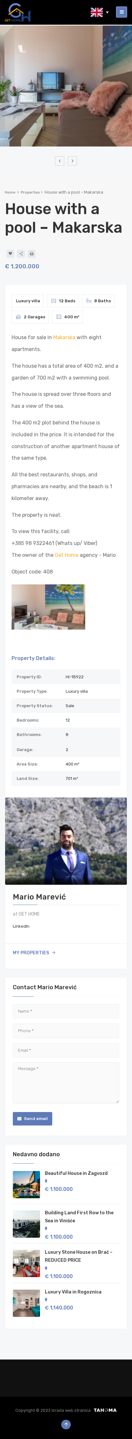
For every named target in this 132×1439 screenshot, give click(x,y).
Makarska (64, 337)
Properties (30, 192)
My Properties (31, 953)
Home (10, 192)
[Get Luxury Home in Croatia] (17, 12)
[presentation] (59, 161)
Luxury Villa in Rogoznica (73, 1292)
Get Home (66, 555)
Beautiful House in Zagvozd (76, 1173)
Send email (35, 1118)
